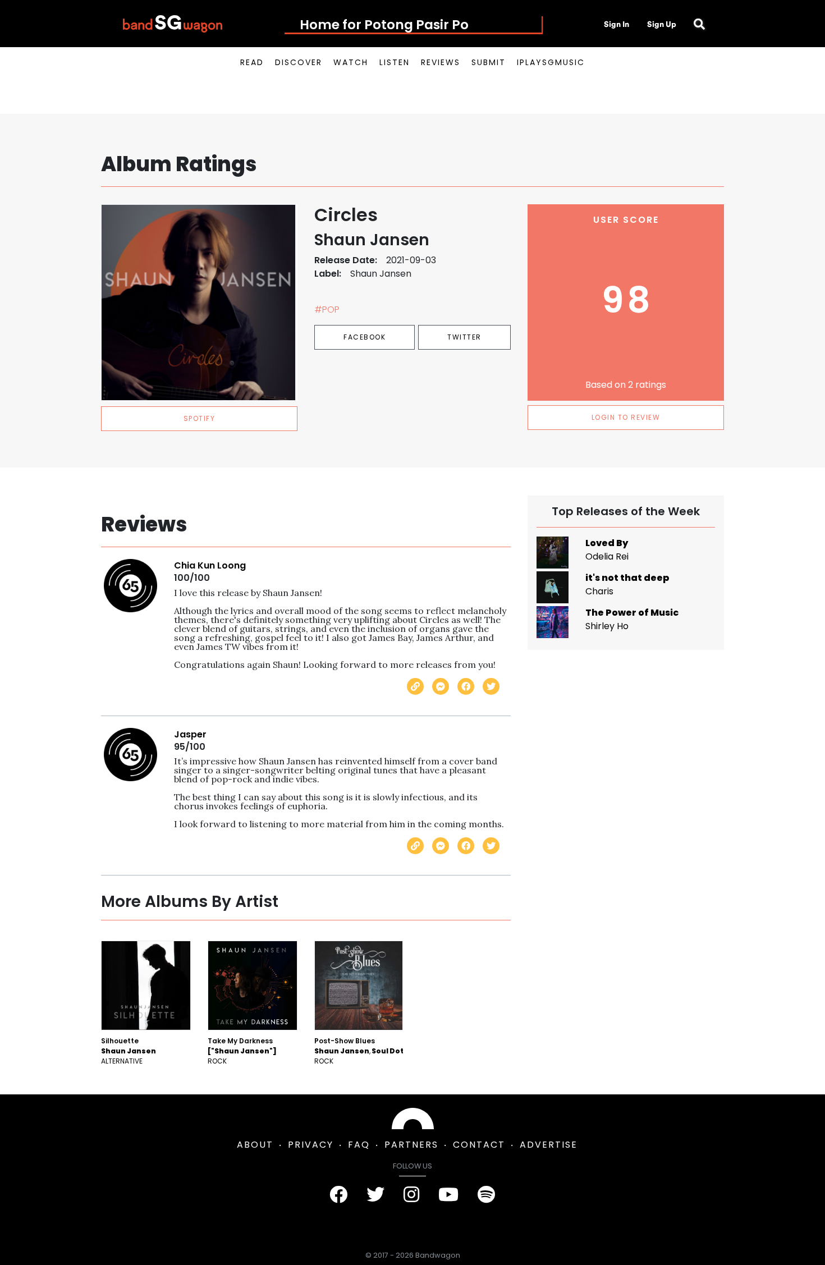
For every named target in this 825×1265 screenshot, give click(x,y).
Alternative (122, 1061)
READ (252, 62)
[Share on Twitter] (491, 686)
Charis (599, 591)
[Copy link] (415, 686)
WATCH (350, 62)
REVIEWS (440, 62)
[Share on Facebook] (465, 686)
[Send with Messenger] (440, 686)
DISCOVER (298, 62)
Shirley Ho (607, 626)
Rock (217, 1061)
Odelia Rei (607, 556)
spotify (200, 418)
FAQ (359, 1144)
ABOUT (255, 1144)
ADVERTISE (549, 1144)
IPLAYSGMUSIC (551, 62)
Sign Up (661, 24)
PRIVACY (310, 1144)
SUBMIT (488, 62)
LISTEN (394, 62)
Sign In (616, 24)
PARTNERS (411, 1144)
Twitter (464, 337)
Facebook (364, 337)
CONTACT (479, 1144)
